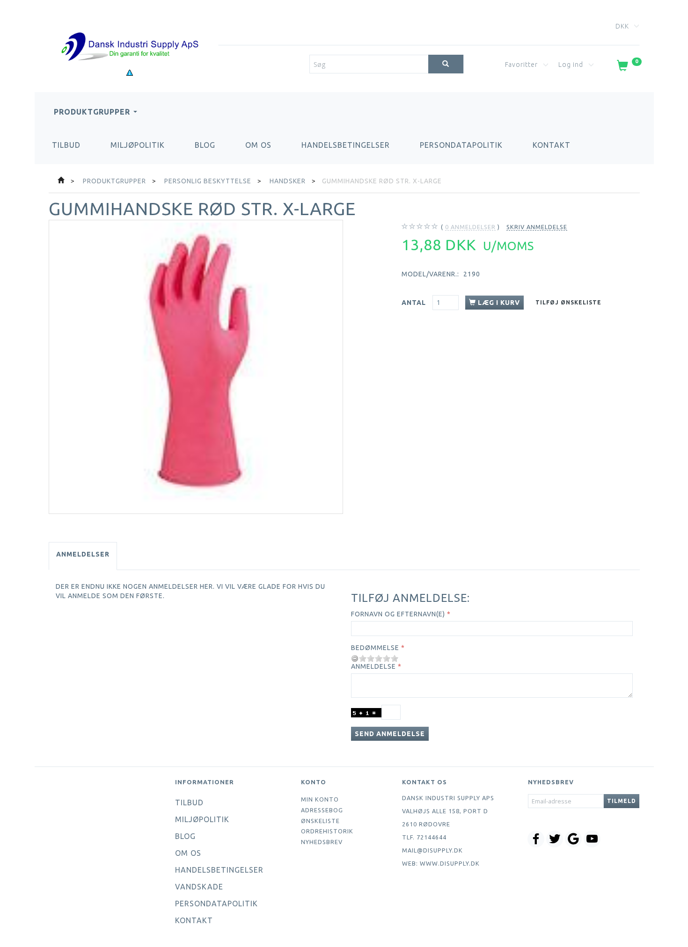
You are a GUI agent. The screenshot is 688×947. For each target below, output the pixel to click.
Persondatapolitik (461, 145)
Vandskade (199, 886)
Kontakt (552, 145)
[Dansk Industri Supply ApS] (129, 32)
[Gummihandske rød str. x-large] (196, 367)
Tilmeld (621, 801)
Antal (415, 302)
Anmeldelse (373, 666)
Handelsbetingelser (345, 145)
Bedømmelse (375, 647)
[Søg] (445, 64)
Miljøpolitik (137, 145)
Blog (205, 145)
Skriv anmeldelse (536, 227)
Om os (258, 145)
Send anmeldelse (390, 733)
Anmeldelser (83, 554)
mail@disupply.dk (432, 850)
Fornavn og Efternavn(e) (398, 614)
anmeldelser (470, 227)
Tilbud (66, 145)
